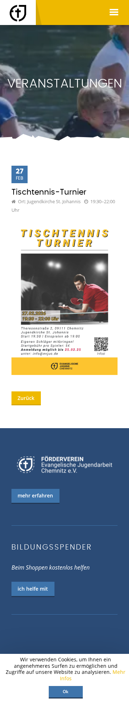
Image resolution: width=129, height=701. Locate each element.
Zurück (26, 398)
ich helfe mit (33, 588)
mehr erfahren (35, 495)
